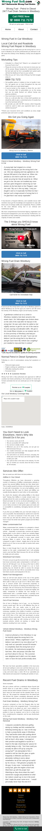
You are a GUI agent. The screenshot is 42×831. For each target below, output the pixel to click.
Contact (34, 29)
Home (8, 29)
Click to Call (22, 829)
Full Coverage (6, 823)
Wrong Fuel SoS (21, 807)
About (21, 29)
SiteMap (36, 822)
